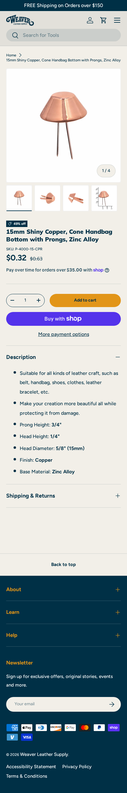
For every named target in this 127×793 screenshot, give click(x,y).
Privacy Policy (77, 766)
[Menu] (117, 20)
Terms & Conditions (26, 776)
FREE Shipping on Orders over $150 (63, 5)
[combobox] (63, 35)
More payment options (63, 334)
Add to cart (85, 300)
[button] (103, 20)
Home (11, 55)
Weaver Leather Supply (44, 754)
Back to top (63, 564)
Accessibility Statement (31, 766)
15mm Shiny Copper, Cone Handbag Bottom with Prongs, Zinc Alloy (63, 60)
